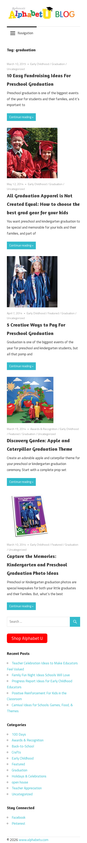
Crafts (16, 752)
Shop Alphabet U (27, 638)
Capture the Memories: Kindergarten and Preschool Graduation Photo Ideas (37, 564)
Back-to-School (23, 746)
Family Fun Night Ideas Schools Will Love (41, 675)
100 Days (19, 734)
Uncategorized (16, 69)
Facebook (18, 817)
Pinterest (18, 823)
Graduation (58, 64)
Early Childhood (39, 64)
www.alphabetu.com (33, 839)
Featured (53, 313)
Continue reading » (21, 117)
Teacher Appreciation (27, 788)
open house (20, 782)
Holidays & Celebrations (29, 776)
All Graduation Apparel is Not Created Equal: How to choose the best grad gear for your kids (43, 204)
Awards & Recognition (43, 429)
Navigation (25, 33)
